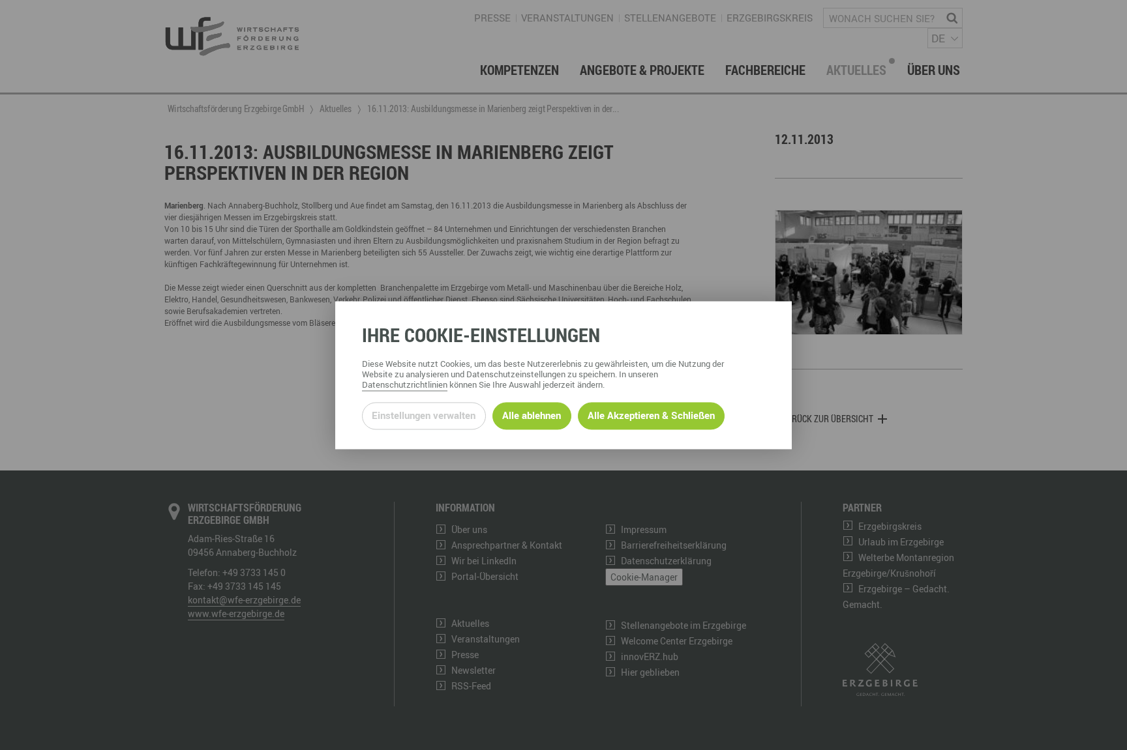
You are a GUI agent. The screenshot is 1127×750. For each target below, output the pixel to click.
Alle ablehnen (531, 415)
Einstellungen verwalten (423, 415)
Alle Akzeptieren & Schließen (651, 415)
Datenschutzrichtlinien (404, 384)
